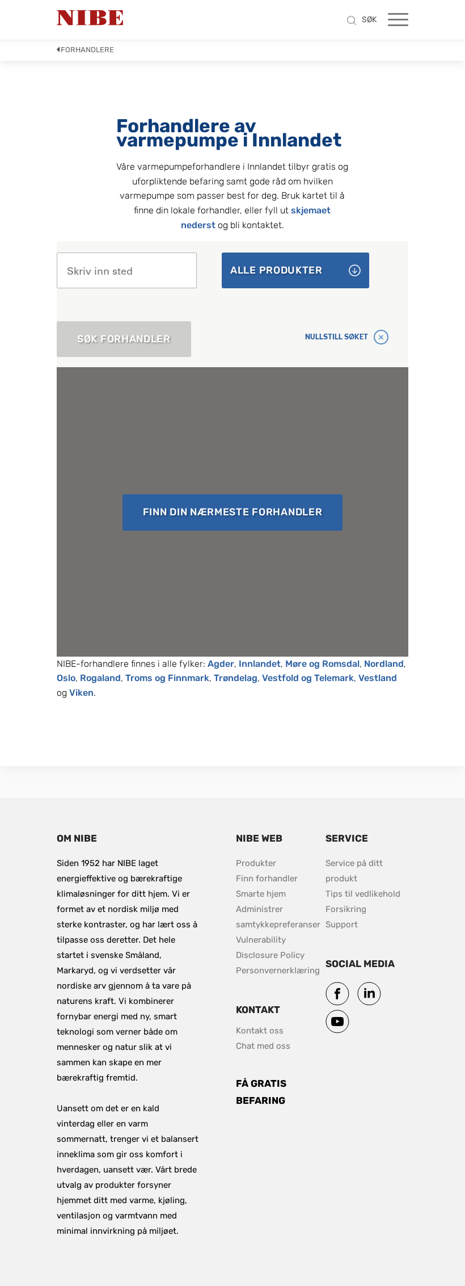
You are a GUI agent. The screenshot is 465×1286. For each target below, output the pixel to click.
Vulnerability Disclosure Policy (277, 947)
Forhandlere (87, 49)
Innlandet (260, 663)
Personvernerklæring (278, 970)
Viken (81, 692)
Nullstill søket (336, 337)
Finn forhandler (268, 878)
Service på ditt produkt (355, 871)
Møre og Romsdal (322, 663)
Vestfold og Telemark (308, 678)
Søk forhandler (124, 338)
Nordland (384, 663)
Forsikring (345, 909)
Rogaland (100, 678)
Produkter (256, 863)
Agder (221, 663)
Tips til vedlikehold (362, 894)
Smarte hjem (261, 894)
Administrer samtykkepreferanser (278, 917)
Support (341, 924)
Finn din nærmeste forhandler (233, 512)
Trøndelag (235, 678)
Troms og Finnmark (167, 678)
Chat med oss (263, 1046)
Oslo (66, 678)
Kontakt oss (260, 1031)
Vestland (377, 678)
